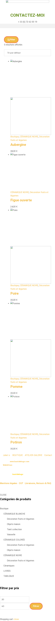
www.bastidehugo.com (19, 462)
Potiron (16, 442)
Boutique (14, 136)
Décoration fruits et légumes (20, 519)
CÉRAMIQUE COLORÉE (14, 539)
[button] (27, 26)
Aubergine (18, 145)
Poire (14, 293)
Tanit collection (14, 529)
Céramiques (8, 565)
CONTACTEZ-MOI (27, 15)
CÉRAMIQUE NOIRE (29, 136)
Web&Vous (7, 465)
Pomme (16, 387)
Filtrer (36, 606)
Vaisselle (11, 534)
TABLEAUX (8, 576)
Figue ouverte (21, 200)
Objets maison (13, 524)
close (16, 619)
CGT (21, 483)
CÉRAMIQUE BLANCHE (14, 514)
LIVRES (7, 571)
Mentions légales (8, 483)
